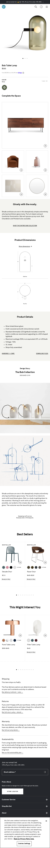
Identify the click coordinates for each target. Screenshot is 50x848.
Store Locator (12, 791)
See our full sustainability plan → (12, 752)
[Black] (11, 567)
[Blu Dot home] (4, 7)
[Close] (46, 821)
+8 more (19, 567)
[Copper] (3, 640)
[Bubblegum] (7, 567)
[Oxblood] (36, 640)
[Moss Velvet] (32, 567)
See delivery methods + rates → (12, 692)
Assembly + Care (8, 353)
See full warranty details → (11, 730)
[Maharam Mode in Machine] (36, 567)
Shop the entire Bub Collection (25, 225)
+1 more (19, 640)
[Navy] (14, 640)
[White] (14, 567)
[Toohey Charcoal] (39, 567)
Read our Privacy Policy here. (24, 839)
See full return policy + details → (12, 712)
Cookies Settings (24, 843)
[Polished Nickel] (7, 640)
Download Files (42, 353)
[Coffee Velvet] (28, 567)
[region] (25, 832)
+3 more (44, 567)
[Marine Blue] (3, 567)
